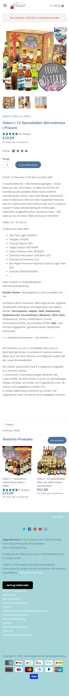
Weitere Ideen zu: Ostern (17, 116)
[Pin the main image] (22, 150)
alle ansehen (57, 440)
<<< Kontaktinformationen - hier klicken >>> (28, 337)
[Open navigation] (5, 5)
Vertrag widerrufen (18, 585)
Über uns (8, 631)
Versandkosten (22, 142)
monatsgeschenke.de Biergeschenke (44, 656)
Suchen (7, 606)
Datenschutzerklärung (15, 627)
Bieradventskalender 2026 (18, 635)
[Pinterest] (35, 529)
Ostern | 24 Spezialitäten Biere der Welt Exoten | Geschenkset (51, 482)
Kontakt (7, 622)
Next (17, 430)
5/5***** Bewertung (14, 590)
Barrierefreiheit (11, 598)
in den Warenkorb (28, 164)
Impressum (9, 594)
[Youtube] (40, 529)
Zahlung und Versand (30, 572)
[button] (10, 133)
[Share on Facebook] (13, 150)
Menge (6, 159)
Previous (8, 430)
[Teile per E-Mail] (26, 150)
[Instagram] (45, 529)
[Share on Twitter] (18, 150)
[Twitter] (24, 529)
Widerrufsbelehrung (14, 618)
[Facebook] (29, 529)
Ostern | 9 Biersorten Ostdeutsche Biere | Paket (14, 482)
